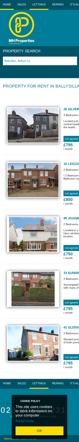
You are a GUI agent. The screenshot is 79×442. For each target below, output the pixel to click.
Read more (25, 421)
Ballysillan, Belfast (17, 60)
